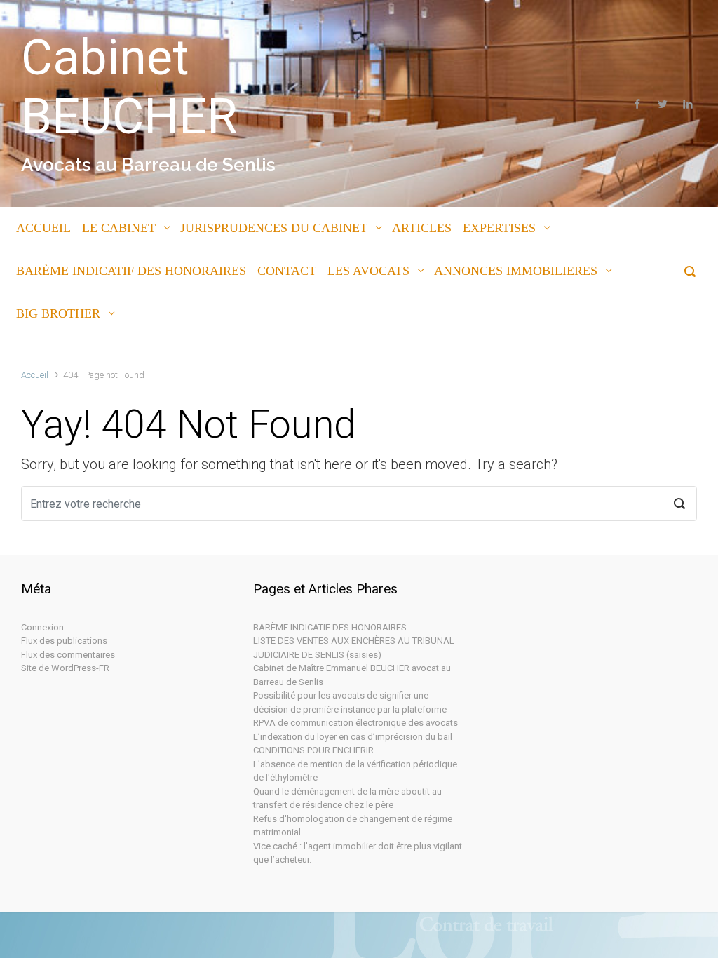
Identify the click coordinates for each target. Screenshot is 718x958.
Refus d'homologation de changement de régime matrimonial (352, 826)
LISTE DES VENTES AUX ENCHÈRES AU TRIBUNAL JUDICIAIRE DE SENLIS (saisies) (353, 647)
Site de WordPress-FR (65, 668)
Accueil (34, 375)
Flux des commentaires (68, 654)
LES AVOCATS (368, 271)
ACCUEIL (43, 228)
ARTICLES (422, 228)
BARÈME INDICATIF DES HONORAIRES (131, 271)
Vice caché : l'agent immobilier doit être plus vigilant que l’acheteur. (357, 853)
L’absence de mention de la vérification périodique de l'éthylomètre (355, 771)
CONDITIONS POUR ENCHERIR (313, 750)
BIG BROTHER (58, 313)
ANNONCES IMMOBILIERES (515, 271)
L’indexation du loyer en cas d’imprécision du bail (352, 736)
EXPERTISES (499, 228)
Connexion (42, 627)
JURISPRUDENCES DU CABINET (273, 228)
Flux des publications (64, 640)
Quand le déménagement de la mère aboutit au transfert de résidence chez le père (347, 798)
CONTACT (286, 271)
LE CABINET (119, 228)
